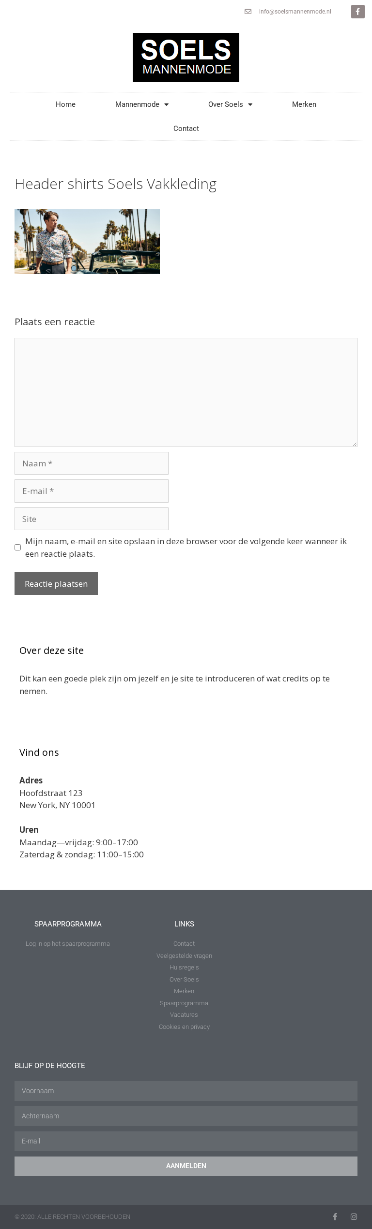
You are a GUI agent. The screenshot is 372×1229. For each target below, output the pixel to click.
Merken (304, 104)
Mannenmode (137, 104)
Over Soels (225, 104)
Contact (186, 128)
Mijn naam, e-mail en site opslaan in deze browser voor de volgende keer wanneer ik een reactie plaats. (186, 547)
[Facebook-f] (358, 11)
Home (66, 104)
